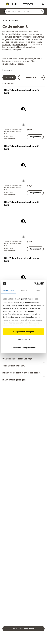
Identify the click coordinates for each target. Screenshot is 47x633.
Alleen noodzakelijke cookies (23, 347)
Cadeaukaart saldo (14, 64)
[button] (42, 12)
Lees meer (7, 70)
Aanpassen (22, 339)
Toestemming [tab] (8, 290)
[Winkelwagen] (43, 3)
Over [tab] (39, 290)
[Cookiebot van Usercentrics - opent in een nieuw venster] (33, 283)
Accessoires (11, 20)
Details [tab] (24, 290)
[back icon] (3, 20)
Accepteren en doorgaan (23, 332)
